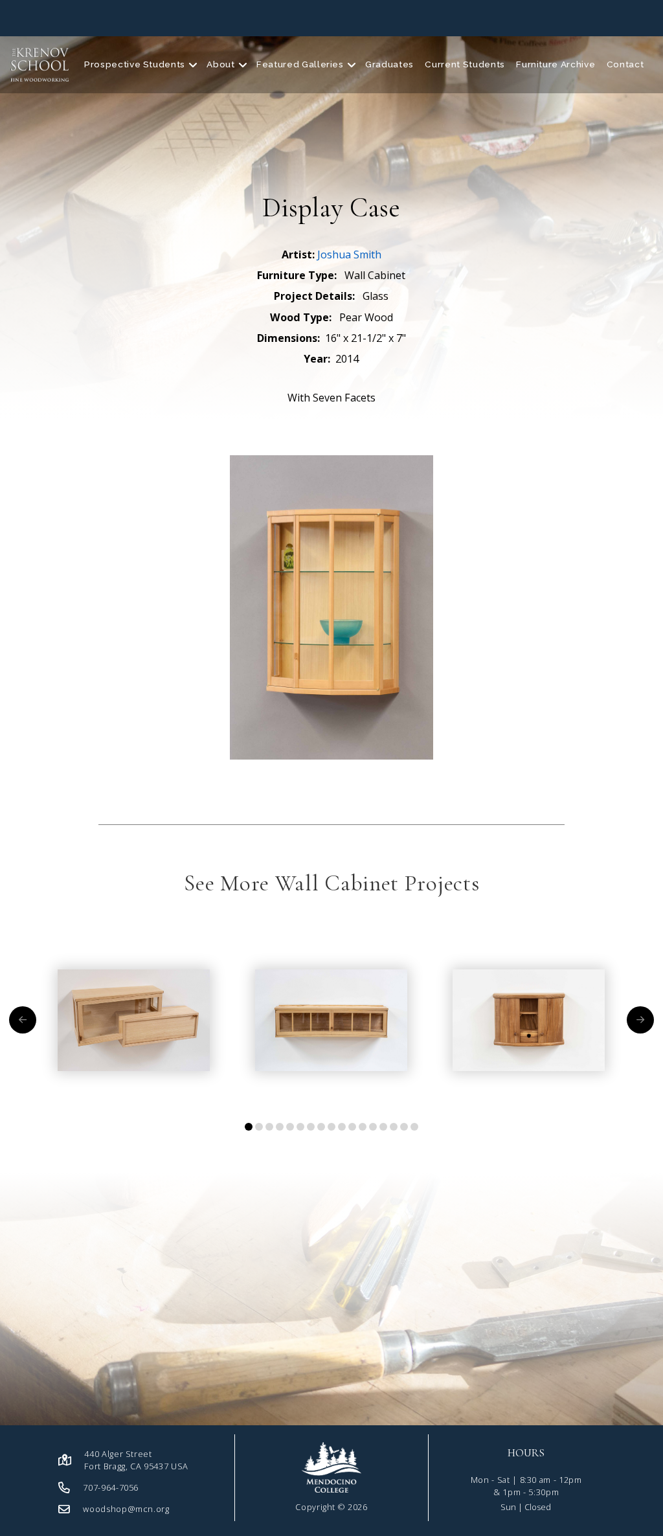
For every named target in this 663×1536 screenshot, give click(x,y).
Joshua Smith (349, 254)
